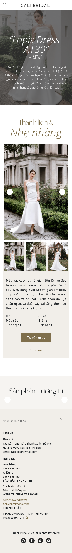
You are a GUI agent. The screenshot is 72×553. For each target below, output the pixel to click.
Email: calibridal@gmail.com (20, 451)
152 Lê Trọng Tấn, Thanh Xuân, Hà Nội (27, 443)
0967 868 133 (11, 468)
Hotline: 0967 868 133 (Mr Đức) (22, 447)
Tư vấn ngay (36, 337)
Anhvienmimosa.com (16, 504)
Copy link (36, 350)
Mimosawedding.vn (15, 500)
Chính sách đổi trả (14, 486)
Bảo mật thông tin (14, 490)
